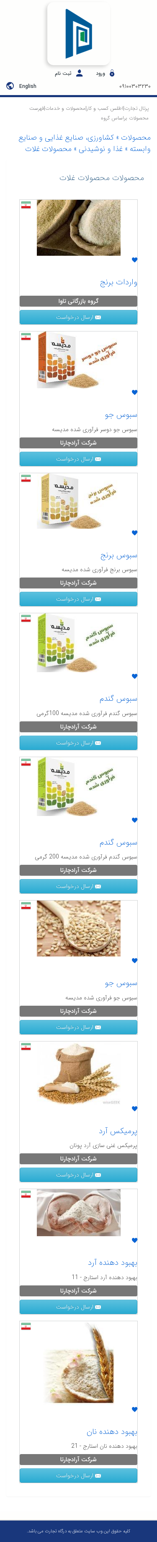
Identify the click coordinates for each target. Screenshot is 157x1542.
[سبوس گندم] (79, 642)
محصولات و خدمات (65, 108)
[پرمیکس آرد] (79, 1072)
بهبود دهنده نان (112, 1431)
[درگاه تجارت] (78, 33)
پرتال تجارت (136, 108)
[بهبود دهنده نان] (78, 1362)
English (27, 86)
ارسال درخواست (75, 317)
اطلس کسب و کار (105, 108)
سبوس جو (121, 414)
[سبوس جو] (79, 359)
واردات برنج (118, 282)
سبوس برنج (118, 555)
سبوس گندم (118, 698)
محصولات (136, 137)
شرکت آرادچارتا (78, 443)
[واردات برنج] (79, 227)
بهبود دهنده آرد (112, 1262)
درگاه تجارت (55, 1531)
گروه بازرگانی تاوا (79, 301)
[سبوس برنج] (79, 500)
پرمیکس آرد (118, 1131)
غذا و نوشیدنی (101, 149)
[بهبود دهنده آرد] (79, 1212)
